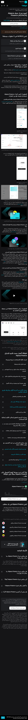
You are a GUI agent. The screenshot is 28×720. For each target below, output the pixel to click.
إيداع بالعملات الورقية (20, 271)
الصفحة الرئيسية (24, 9)
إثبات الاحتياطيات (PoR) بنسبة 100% (18, 407)
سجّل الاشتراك (24, 69)
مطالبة (3, 717)
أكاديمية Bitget (22, 459)
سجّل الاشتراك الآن (14, 23)
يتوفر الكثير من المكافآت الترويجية (18, 454)
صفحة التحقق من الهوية (15, 80)
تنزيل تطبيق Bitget (17, 69)
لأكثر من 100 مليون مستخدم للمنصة (14, 341)
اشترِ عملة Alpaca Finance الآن (14, 498)
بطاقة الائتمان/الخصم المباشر (7, 101)
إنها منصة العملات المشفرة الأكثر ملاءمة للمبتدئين (15, 449)
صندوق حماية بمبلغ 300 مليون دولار (18, 401)
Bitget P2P (21, 282)
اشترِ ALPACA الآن (23, 27)
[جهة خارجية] (20, 204)
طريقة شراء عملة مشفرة (14, 9)
